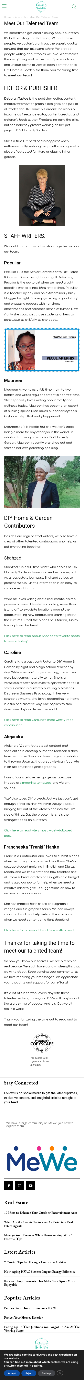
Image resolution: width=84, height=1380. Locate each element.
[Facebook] (8, 1185)
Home (7, 17)
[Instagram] (19, 1185)
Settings (46, 1373)
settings (37, 1366)
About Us (20, 17)
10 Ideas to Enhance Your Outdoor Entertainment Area (40, 1212)
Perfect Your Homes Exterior (23, 1317)
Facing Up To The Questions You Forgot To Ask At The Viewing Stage (42, 1329)
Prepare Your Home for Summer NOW (30, 1308)
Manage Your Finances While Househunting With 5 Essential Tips (38, 1237)
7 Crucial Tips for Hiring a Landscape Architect (36, 1262)
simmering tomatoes (36, 783)
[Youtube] (30, 1185)
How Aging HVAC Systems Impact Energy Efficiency (39, 1271)
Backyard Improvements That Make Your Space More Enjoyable (39, 1283)
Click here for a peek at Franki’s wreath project (39, 930)
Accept (12, 1373)
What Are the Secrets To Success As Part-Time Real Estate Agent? (38, 1224)
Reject (28, 1373)
